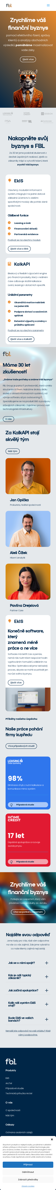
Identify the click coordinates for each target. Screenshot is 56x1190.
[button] (52, 1139)
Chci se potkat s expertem (28, 911)
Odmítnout (28, 1172)
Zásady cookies (28, 1186)
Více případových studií (21, 746)
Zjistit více (28, 59)
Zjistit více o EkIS (19, 248)
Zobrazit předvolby (28, 1179)
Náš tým (12, 451)
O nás (8, 419)
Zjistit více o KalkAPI (21, 339)
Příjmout (28, 1164)
